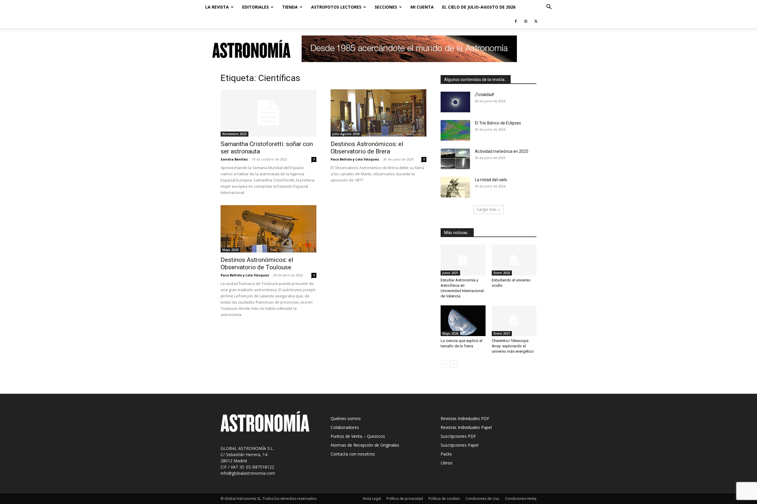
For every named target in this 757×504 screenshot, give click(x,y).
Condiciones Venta (520, 498)
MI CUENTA (422, 7)
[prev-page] (444, 364)
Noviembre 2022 (234, 134)
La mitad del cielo (491, 179)
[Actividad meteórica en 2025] (455, 158)
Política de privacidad (404, 498)
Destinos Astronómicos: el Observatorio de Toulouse (257, 263)
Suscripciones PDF (458, 436)
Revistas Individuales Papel (466, 427)
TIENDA (290, 7)
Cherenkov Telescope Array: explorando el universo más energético (513, 346)
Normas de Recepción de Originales (365, 445)
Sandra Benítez (234, 159)
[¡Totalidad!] (455, 102)
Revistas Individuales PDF (465, 418)
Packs (446, 454)
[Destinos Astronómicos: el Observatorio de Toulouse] (268, 228)
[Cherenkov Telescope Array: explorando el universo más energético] (514, 320)
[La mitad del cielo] (455, 187)
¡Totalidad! (484, 94)
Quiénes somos (346, 418)
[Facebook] (515, 21)
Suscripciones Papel (459, 445)
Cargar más (486, 209)
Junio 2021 (450, 273)
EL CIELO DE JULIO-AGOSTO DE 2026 (478, 7)
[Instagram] (525, 21)
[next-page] (453, 364)
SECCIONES (386, 7)
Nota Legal (372, 498)
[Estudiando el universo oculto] (514, 260)
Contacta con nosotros (353, 454)
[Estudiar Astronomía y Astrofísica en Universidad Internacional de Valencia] (463, 260)
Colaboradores (345, 427)
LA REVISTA (217, 7)
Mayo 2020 (230, 250)
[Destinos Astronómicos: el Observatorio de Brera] (378, 113)
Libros (446, 463)
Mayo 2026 (450, 333)
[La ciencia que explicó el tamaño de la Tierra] (463, 320)
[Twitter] (535, 21)
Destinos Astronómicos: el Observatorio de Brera (367, 147)
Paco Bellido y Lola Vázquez (355, 159)
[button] (549, 7)
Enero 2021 (502, 333)
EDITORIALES (255, 7)
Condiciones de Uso (482, 498)
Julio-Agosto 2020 (346, 134)
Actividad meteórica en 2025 (501, 151)
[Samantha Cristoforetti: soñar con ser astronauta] (268, 113)
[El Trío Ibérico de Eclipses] (455, 130)
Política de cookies (444, 498)
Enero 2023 (502, 273)
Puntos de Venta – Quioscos (358, 436)
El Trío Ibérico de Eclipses (498, 123)
